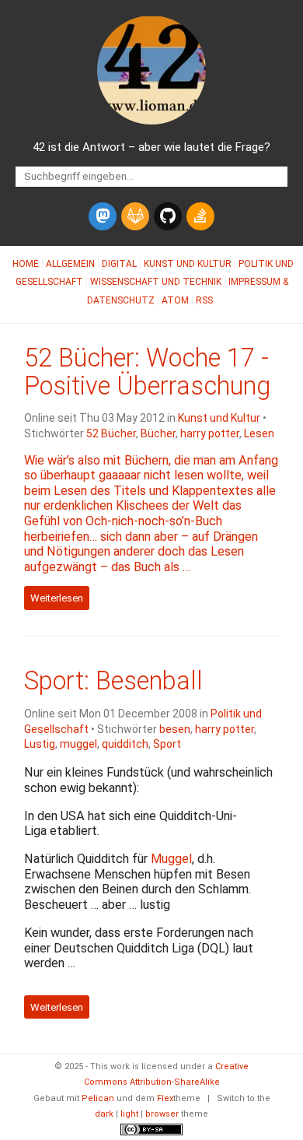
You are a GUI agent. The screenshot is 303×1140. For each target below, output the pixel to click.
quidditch (125, 744)
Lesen (259, 433)
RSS (204, 300)
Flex (165, 1098)
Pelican (98, 1098)
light (129, 1114)
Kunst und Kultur (188, 263)
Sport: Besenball (113, 681)
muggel (78, 744)
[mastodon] (103, 216)
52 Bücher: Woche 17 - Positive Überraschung (147, 372)
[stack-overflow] (200, 216)
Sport (167, 744)
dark (104, 1114)
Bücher (158, 433)
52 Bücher (111, 433)
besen (174, 729)
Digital (119, 263)
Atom (175, 300)
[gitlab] (135, 216)
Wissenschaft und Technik (155, 281)
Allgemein (70, 263)
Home (25, 263)
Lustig (39, 744)
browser (162, 1114)
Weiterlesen (56, 598)
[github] (168, 216)
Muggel (171, 858)
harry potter (209, 433)
